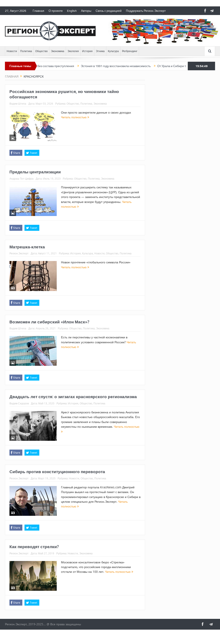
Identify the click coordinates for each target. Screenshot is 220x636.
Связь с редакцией (109, 10)
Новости (12, 51)
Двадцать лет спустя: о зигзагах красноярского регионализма (73, 396)
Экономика (57, 51)
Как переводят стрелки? (34, 546)
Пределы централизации (35, 172)
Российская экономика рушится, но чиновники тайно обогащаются (64, 94)
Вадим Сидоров (19, 403)
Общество (41, 51)
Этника (100, 51)
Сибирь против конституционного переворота (57, 471)
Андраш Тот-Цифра (21, 178)
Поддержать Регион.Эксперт (146, 10)
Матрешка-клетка (27, 247)
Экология (73, 51)
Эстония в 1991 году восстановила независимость (103, 66)
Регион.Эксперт (19, 253)
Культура (113, 51)
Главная (38, 10)
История (87, 51)
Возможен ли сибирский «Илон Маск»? (49, 322)
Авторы (86, 10)
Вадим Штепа (17, 103)
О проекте (56, 10)
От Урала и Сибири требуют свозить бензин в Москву (181, 66)
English (72, 10)
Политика (26, 51)
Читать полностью (74, 117)
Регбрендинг (129, 51)
